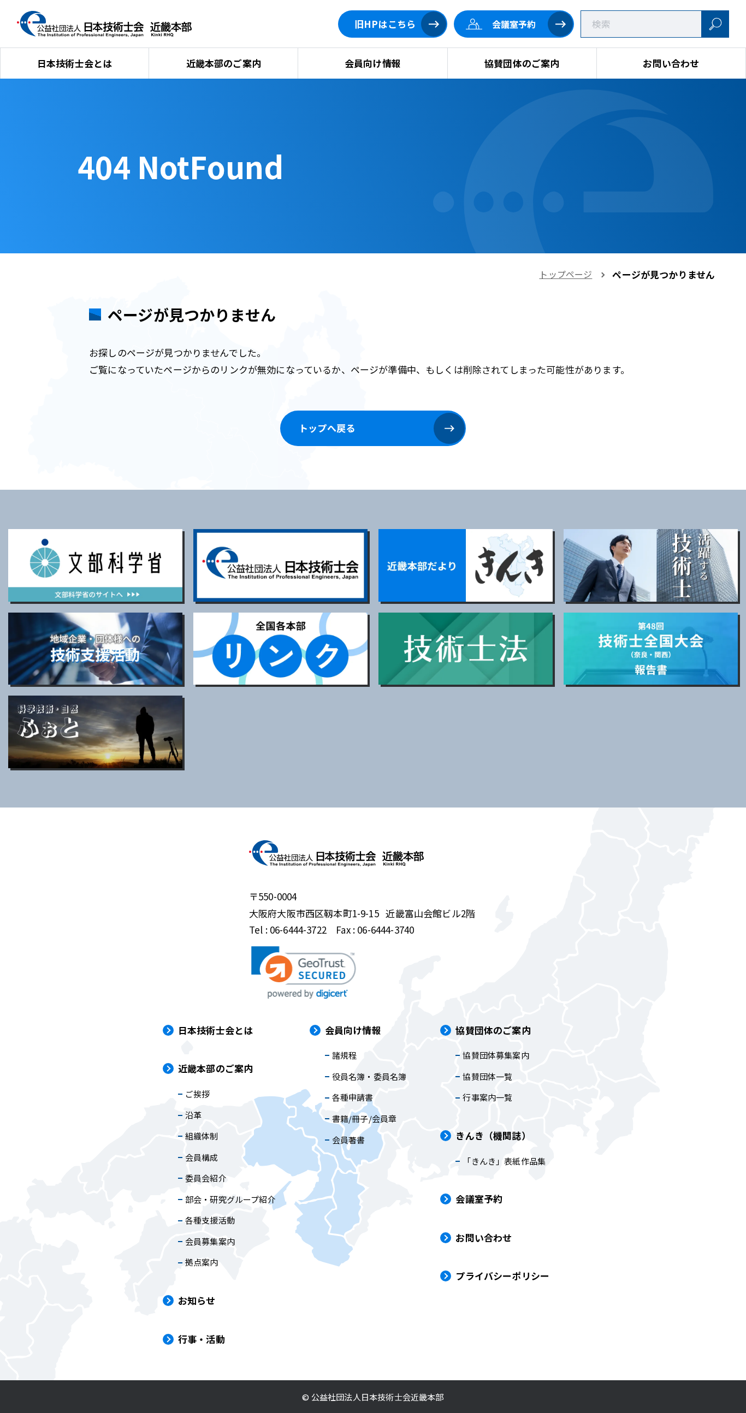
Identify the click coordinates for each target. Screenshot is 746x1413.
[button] (303, 972)
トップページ (565, 274)
